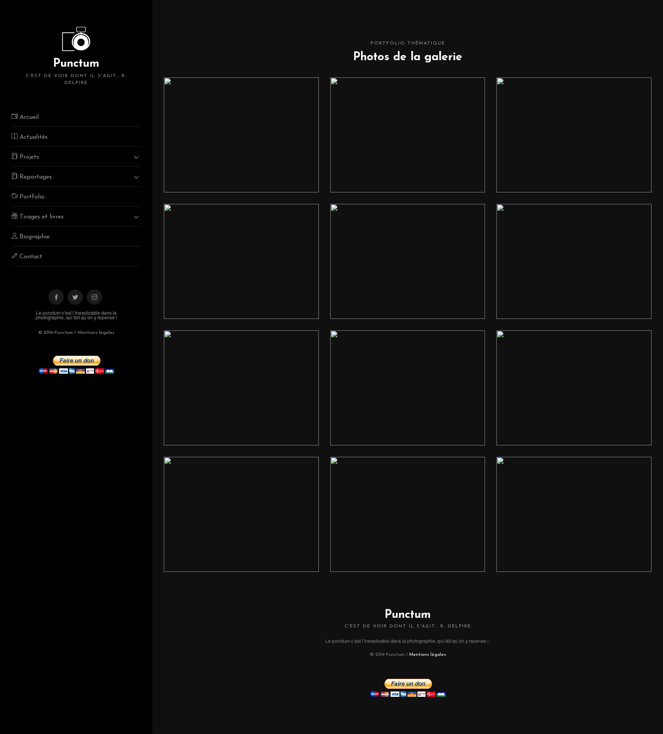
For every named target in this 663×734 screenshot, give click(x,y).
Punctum (76, 71)
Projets (28, 157)
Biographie (33, 237)
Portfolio (31, 197)
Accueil (28, 117)
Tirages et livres (41, 217)
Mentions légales (96, 332)
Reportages (35, 177)
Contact (30, 257)
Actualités (33, 137)
